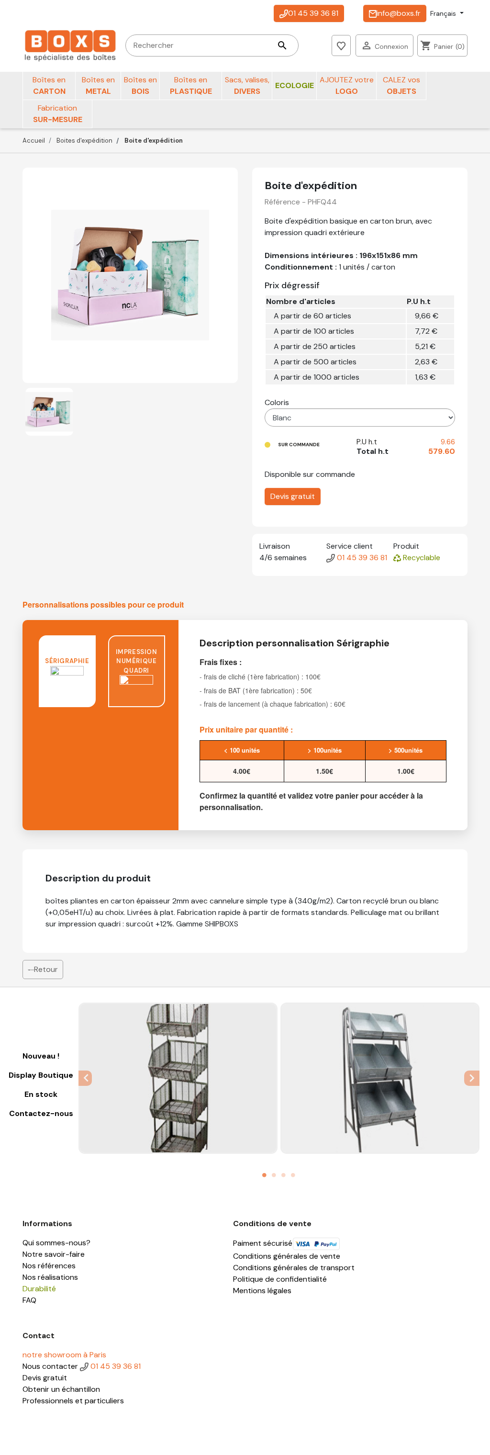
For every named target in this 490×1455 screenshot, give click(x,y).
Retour (46, 969)
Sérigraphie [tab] (67, 661)
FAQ (29, 1300)
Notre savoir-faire (53, 1254)
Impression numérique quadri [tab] (136, 661)
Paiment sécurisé (262, 1243)
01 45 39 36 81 (313, 13)
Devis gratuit (292, 496)
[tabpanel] (178, 1077)
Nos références (49, 1266)
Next (472, 1078)
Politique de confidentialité (280, 1279)
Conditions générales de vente (286, 1256)
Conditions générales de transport (294, 1268)
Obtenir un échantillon (61, 1389)
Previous (85, 1078)
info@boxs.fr (399, 13)
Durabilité (39, 1289)
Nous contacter (50, 1366)
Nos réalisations (50, 1277)
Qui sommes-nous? (56, 1243)
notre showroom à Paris (64, 1355)
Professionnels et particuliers (73, 1401)
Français (444, 13)
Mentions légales (262, 1291)
